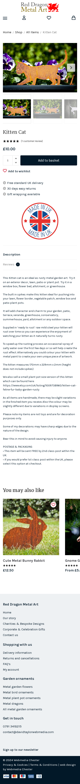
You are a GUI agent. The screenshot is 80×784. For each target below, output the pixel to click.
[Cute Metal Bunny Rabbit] (31, 527)
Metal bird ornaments (18, 692)
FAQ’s (6, 664)
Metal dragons (13, 703)
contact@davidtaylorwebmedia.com (28, 732)
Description (11, 254)
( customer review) (32, 141)
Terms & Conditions (43, 764)
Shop (18, 32)
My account (11, 669)
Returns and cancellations (21, 658)
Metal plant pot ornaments (22, 698)
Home (7, 32)
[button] (71, 68)
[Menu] (9, 18)
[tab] (40, 255)
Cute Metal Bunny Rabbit (24, 560)
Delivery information (17, 652)
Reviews (10, 264)
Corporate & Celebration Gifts (24, 629)
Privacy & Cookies (15, 764)
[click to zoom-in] (40, 67)
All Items (32, 32)
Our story (9, 618)
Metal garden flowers (18, 687)
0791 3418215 (12, 726)
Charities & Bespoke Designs (23, 624)
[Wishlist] (53, 505)
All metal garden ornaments (22, 709)
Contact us (10, 635)
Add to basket (48, 160)
